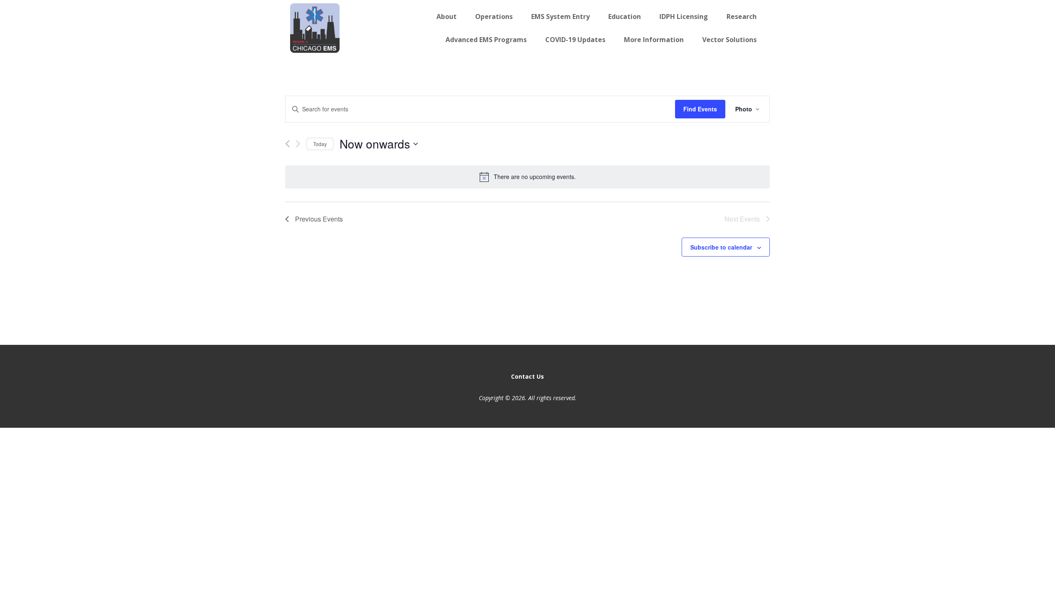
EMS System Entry (560, 16)
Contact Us (527, 376)
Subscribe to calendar (721, 247)
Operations (494, 16)
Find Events (700, 109)
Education (624, 16)
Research (742, 16)
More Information (654, 39)
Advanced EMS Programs (486, 39)
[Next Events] (298, 144)
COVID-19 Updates (575, 39)
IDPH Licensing (683, 16)
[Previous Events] (287, 144)
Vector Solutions (729, 39)
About (446, 16)
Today (320, 143)
